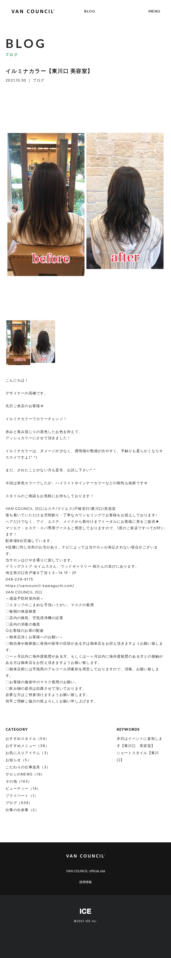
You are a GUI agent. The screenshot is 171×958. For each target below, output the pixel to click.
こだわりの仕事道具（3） (28, 767)
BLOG (89, 11)
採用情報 (85, 882)
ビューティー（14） (23, 788)
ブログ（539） (19, 802)
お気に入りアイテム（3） (28, 753)
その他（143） (19, 781)
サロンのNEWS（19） (25, 774)
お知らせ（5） (18, 760)
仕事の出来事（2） (22, 810)
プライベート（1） (22, 795)
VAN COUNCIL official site (85, 871)
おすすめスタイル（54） (27, 738)
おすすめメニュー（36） (27, 745)
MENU (154, 11)
